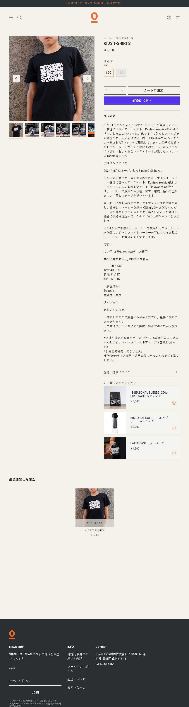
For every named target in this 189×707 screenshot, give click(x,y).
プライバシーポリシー (30, 703)
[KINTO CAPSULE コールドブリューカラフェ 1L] (115, 423)
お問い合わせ (76, 687)
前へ (16, 78)
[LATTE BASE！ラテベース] (115, 448)
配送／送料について (117, 372)
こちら (122, 156)
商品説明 (110, 116)
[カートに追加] (174, 403)
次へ (87, 78)
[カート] (177, 17)
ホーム (107, 38)
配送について (76, 679)
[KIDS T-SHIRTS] (94, 507)
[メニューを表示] (11, 17)
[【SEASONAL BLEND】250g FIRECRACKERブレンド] (115, 397)
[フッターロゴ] (12, 634)
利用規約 (52, 703)
